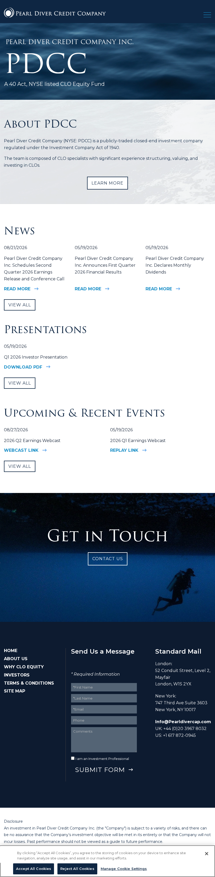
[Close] (206, 853)
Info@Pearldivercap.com (183, 721)
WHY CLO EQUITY (24, 666)
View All (19, 304)
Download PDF (23, 367)
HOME (10, 650)
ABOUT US (16, 658)
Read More (17, 288)
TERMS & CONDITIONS (29, 683)
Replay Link (124, 450)
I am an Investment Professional (102, 759)
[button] (207, 16)
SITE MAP (14, 691)
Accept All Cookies (33, 869)
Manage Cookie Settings (124, 869)
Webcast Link (21, 450)
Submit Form (100, 770)
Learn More (107, 183)
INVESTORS (17, 675)
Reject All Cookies (77, 869)
